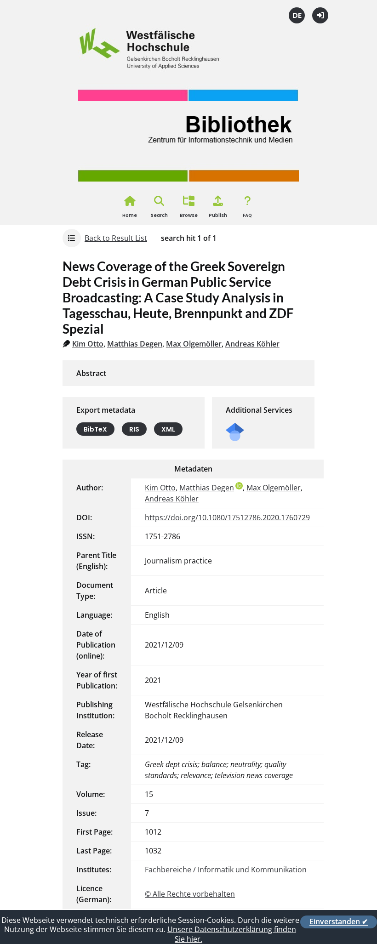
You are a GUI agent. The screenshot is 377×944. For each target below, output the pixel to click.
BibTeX (95, 428)
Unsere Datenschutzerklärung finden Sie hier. (231, 934)
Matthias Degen (134, 344)
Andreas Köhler (252, 344)
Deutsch (297, 15)
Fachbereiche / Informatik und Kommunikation (226, 869)
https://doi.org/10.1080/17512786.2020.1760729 (227, 517)
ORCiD (239, 485)
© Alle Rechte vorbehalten (190, 894)
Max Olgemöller (194, 344)
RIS (134, 428)
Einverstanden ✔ (338, 922)
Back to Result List (116, 238)
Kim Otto (87, 344)
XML (168, 428)
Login (320, 15)
